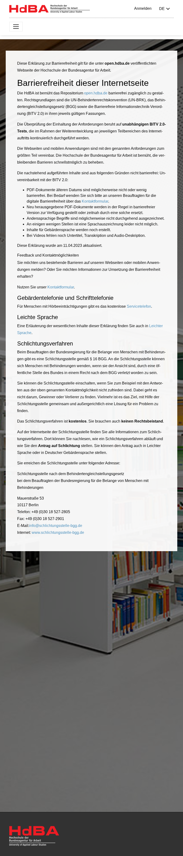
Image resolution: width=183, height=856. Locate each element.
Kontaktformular (95, 201)
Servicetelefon (139, 306)
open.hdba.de (95, 93)
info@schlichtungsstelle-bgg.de (55, 526)
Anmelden (143, 8)
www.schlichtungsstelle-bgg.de (58, 532)
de (162, 9)
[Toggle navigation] (16, 26)
